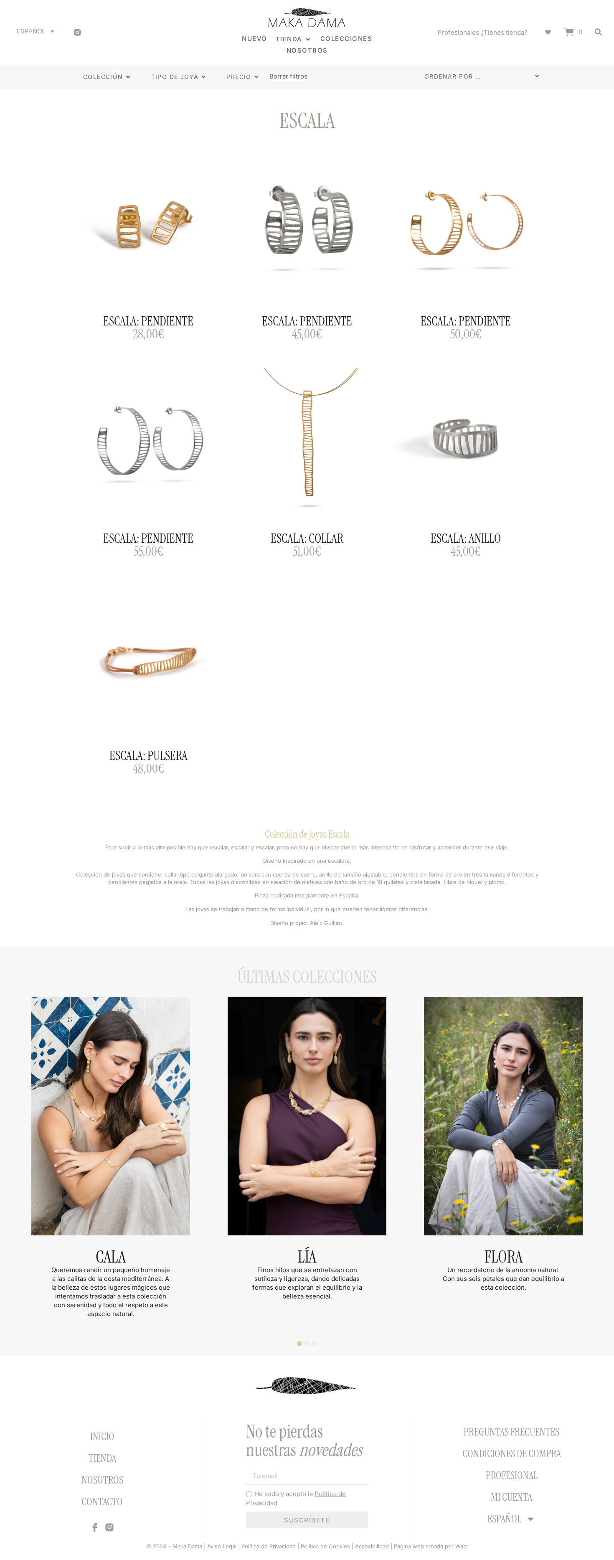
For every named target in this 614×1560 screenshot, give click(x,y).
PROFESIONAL (512, 1475)
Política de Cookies (325, 1546)
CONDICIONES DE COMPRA (511, 1454)
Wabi (461, 1546)
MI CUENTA (511, 1497)
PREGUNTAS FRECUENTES (511, 1432)
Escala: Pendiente (148, 321)
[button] (293, 39)
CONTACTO (102, 1502)
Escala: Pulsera (148, 755)
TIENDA (102, 1458)
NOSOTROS (102, 1480)
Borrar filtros (288, 76)
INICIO (102, 1436)
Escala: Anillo (466, 538)
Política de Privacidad (268, 1546)
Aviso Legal (221, 1546)
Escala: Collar (307, 538)
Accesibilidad (372, 1546)
